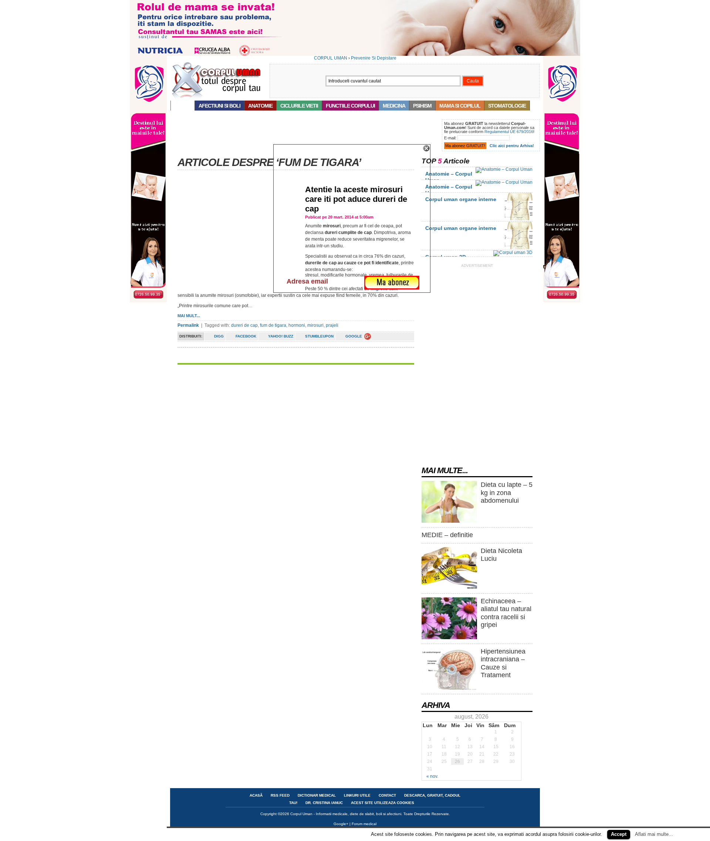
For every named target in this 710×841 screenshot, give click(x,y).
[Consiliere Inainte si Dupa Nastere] (355, 54)
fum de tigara (273, 325)
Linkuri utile (357, 795)
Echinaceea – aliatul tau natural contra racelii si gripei (506, 613)
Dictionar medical (317, 795)
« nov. (432, 776)
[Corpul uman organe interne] (518, 218)
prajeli (332, 325)
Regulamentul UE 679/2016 (508, 131)
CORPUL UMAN (330, 58)
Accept (618, 834)
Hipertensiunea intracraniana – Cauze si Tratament (503, 663)
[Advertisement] (304, 136)
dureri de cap (244, 325)
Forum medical (364, 824)
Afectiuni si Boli (219, 106)
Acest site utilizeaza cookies (382, 803)
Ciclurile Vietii (299, 106)
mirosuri (315, 325)
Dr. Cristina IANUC (324, 803)
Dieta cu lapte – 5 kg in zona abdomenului (506, 492)
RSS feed (280, 795)
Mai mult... (189, 315)
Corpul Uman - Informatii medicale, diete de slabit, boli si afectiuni (345, 814)
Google (353, 336)
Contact (387, 795)
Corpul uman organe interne (460, 199)
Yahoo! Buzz (280, 336)
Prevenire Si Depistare (373, 58)
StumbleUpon (319, 336)
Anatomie (260, 106)
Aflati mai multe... (654, 834)
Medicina (394, 106)
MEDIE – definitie (447, 535)
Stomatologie (507, 106)
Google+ (341, 824)
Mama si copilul (459, 106)
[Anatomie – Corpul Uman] (504, 169)
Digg (219, 336)
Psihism (422, 106)
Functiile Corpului (350, 106)
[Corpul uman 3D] (512, 252)
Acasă (183, 106)
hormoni (296, 325)
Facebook (246, 336)
